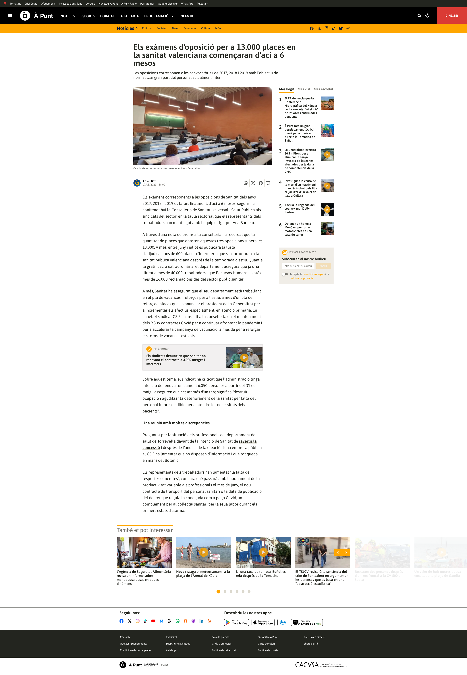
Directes (451, 15)
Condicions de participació (135, 650)
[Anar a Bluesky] (162, 621)
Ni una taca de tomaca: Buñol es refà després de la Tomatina (261, 574)
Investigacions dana (70, 3)
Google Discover (168, 3)
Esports (88, 16)
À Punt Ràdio (129, 3)
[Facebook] (312, 28)
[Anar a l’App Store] (263, 622)
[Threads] (348, 28)
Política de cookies (268, 650)
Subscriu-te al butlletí (178, 643)
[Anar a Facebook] (122, 621)
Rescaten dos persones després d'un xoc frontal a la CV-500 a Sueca (379, 576)
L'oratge (90, 3)
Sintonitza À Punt (268, 637)
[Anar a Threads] (170, 621)
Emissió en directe (314, 637)
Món (218, 28)
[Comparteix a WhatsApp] (245, 183)
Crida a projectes (221, 643)
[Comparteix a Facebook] (260, 183)
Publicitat (171, 637)
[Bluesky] (341, 28)
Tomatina (15, 3)
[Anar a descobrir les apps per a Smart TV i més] (307, 622)
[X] (319, 28)
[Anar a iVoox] (186, 621)
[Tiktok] (333, 28)
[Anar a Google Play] (236, 622)
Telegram (202, 3)
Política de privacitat (224, 650)
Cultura (205, 28)
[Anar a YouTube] (154, 621)
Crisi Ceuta (31, 3)
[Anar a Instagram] (138, 621)
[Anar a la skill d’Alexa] (282, 622)
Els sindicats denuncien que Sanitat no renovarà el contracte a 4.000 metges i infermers (176, 360)
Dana (175, 28)
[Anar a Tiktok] (146, 621)
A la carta (130, 16)
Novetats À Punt (108, 3)
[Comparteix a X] (253, 183)
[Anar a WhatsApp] (178, 621)
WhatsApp (187, 3)
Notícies (68, 16)
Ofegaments (48, 3)
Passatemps (147, 3)
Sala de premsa (220, 637)
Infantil (187, 16)
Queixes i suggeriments (133, 643)
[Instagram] (326, 28)
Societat (162, 28)
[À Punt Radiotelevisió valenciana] (138, 664)
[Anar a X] (130, 621)
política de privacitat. (302, 278)
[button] (218, 591)
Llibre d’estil (311, 643)
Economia (190, 28)
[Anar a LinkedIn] (202, 621)
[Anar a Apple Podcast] (194, 621)
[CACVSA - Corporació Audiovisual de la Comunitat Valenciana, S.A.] (321, 664)
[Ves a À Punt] (36, 16)
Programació (156, 16)
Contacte (125, 637)
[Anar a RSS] (210, 621)
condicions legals (314, 274)
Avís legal (171, 650)
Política (146, 28)
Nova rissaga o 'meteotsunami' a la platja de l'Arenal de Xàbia (203, 574)
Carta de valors (266, 643)
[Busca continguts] (419, 16)
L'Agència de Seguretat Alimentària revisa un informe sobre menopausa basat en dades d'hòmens (144, 578)
